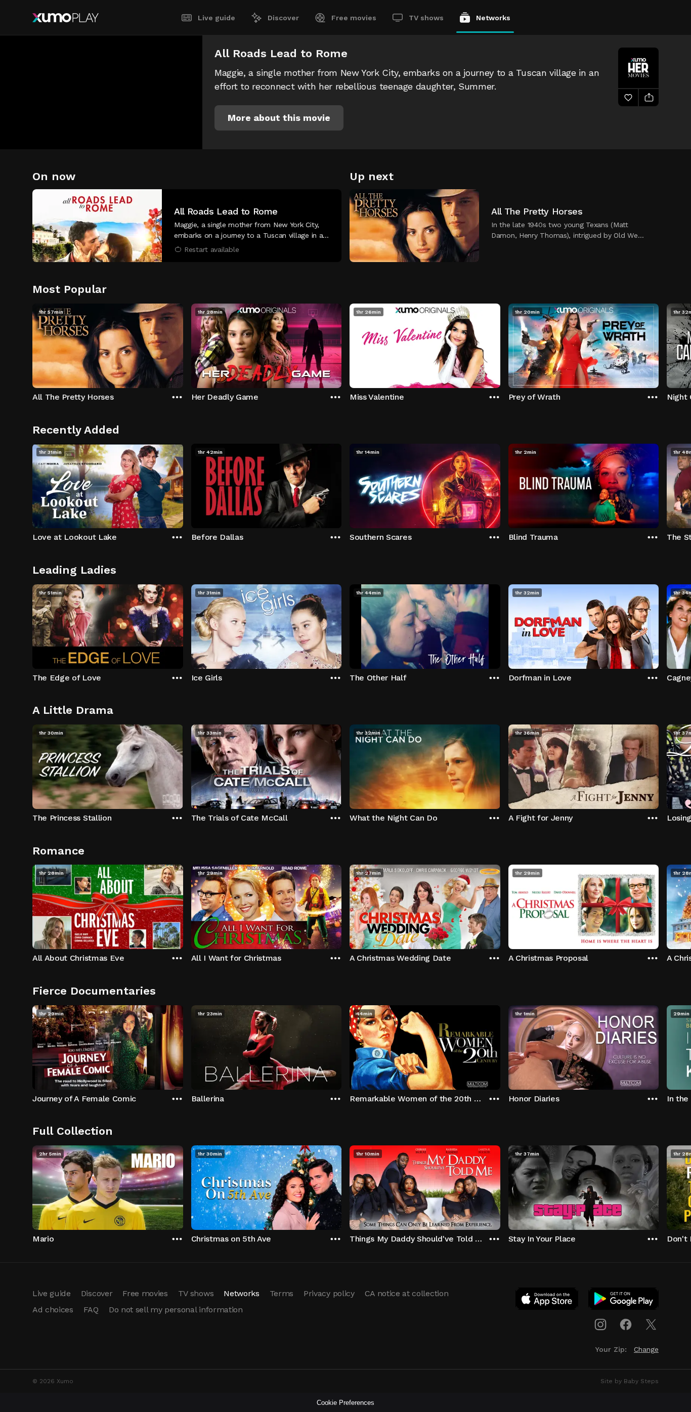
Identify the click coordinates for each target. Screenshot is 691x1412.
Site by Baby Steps (629, 1381)
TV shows (426, 18)
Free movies (353, 18)
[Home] (65, 17)
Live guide (216, 18)
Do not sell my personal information (176, 1309)
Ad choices (52, 1309)
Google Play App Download (624, 1301)
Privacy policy (329, 1293)
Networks (493, 18)
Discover (283, 18)
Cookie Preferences (345, 1402)
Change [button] (646, 1349)
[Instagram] (600, 1324)
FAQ (91, 1309)
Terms (281, 1293)
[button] (278, 118)
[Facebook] (625, 1324)
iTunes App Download (547, 1301)
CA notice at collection (407, 1293)
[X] (651, 1324)
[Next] (658, 343)
